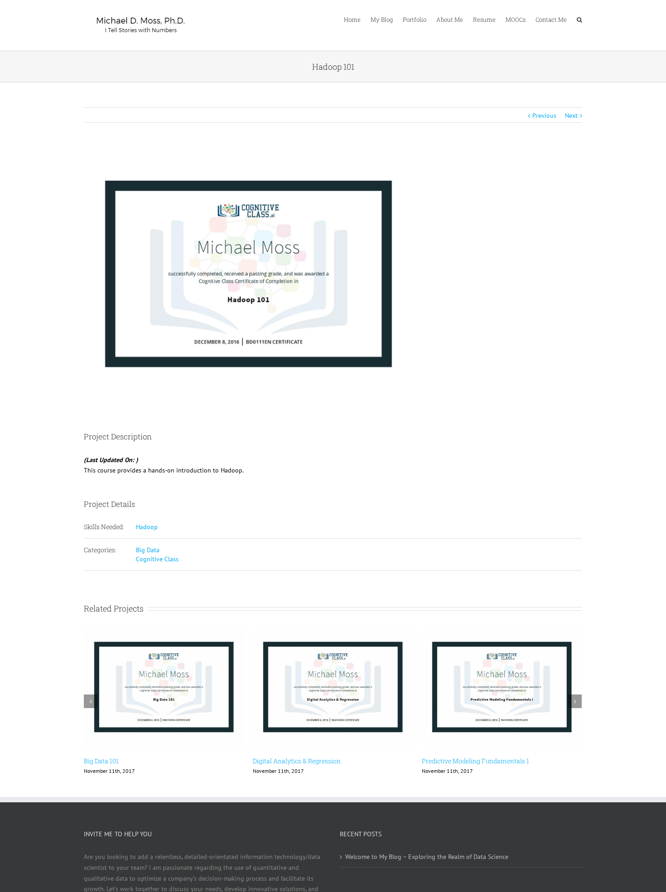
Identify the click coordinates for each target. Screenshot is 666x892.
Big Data (147, 550)
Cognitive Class (157, 559)
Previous (544, 115)
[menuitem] (357, 19)
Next (571, 115)
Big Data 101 (101, 761)
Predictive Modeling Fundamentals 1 (475, 761)
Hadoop (147, 527)
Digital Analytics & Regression (297, 761)
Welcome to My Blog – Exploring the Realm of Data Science (426, 857)
